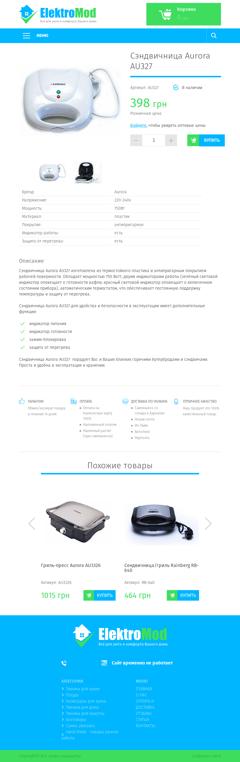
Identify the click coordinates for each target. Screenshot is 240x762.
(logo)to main (57, 14)
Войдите (138, 125)
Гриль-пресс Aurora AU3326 (71, 566)
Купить (212, 140)
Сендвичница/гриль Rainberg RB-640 (161, 568)
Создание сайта (206, 756)
